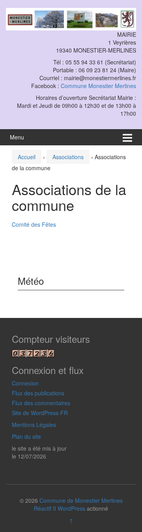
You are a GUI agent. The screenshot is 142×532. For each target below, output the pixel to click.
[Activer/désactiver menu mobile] (127, 137)
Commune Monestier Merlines (98, 86)
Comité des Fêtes (34, 224)
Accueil (27, 157)
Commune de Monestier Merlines (81, 500)
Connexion (25, 383)
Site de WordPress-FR (40, 413)
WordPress (71, 508)
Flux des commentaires (41, 403)
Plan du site (26, 436)
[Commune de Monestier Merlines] (71, 18)
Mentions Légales (34, 425)
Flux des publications (38, 393)
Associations (68, 157)
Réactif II (45, 508)
